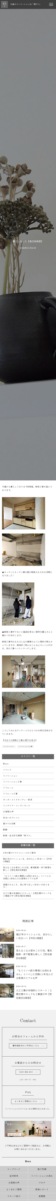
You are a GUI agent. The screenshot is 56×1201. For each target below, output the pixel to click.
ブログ (42, 1183)
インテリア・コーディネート (16, 806)
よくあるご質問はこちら (26, 1101)
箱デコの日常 (9, 824)
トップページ (13, 1169)
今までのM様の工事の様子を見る (19, 740)
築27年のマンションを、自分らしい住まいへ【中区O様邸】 (27, 860)
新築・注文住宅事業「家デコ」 (17, 836)
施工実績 (42, 1169)
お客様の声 (8, 812)
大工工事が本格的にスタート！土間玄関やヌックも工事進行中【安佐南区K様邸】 (27, 894)
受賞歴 (42, 1196)
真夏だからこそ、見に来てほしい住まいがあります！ (26, 886)
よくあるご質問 (14, 1190)
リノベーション (8, 746)
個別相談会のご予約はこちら (25, 1046)
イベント (7, 770)
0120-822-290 (26, 1072)
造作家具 (13, 1176)
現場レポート (42, 1190)
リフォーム (8, 788)
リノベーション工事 (25, 746)
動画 (5, 830)
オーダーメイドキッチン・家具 (17, 800)
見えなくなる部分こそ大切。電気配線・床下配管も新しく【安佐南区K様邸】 (27, 869)
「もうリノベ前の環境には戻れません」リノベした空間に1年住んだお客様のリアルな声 (27, 877)
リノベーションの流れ (42, 1176)
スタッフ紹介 (14, 1196)
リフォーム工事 (10, 794)
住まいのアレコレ (11, 818)
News (6, 764)
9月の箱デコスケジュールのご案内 (19, 853)
